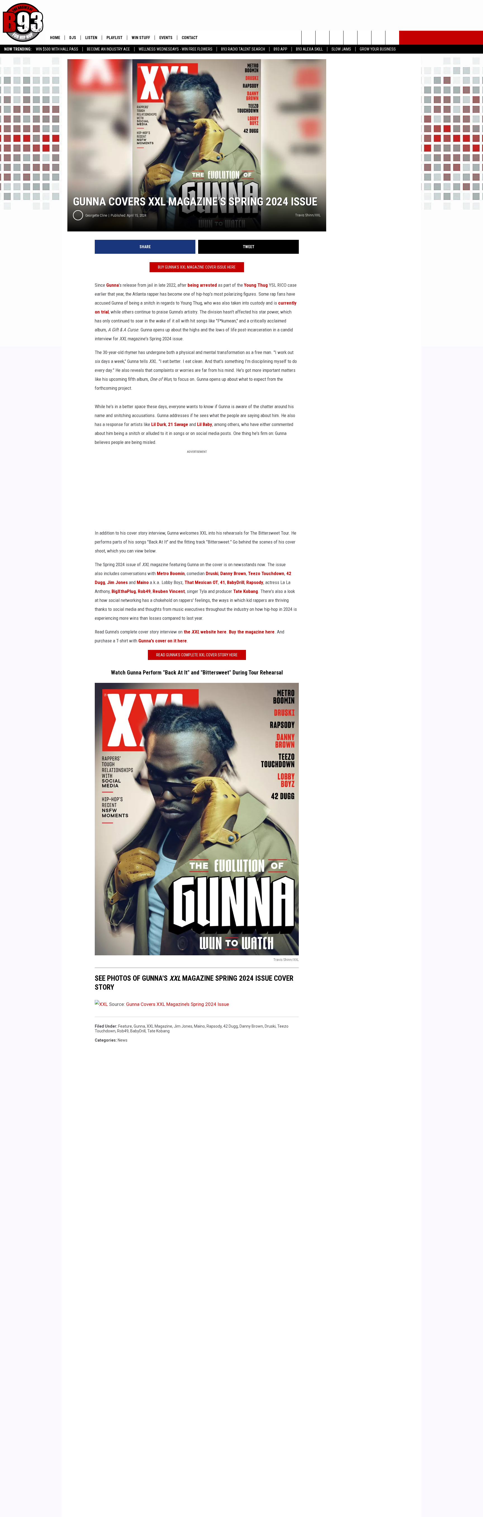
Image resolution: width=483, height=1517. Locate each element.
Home (55, 37)
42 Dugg (230, 1026)
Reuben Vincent (169, 591)
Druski (212, 573)
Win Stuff (141, 37)
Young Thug (256, 285)
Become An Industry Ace (108, 49)
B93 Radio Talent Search (243, 49)
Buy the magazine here (251, 632)
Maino (143, 582)
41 (222, 582)
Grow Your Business (378, 49)
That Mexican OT (201, 582)
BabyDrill (235, 582)
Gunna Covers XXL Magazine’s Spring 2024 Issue (177, 1004)
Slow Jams (341, 49)
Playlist (114, 37)
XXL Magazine (159, 1026)
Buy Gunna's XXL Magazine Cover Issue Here (197, 267)
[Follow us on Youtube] (364, 38)
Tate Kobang (245, 591)
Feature (125, 1026)
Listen (91, 37)
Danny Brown (233, 573)
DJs (72, 37)
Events (165, 37)
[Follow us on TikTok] (392, 38)
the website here (205, 632)
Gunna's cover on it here (162, 640)
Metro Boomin (171, 573)
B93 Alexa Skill (309, 49)
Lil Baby (204, 424)
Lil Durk (158, 424)
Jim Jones (117, 582)
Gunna (112, 285)
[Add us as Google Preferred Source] (322, 38)
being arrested (202, 285)
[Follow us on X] (378, 38)
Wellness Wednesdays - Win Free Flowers (175, 49)
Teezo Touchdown (266, 573)
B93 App (280, 49)
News (122, 1040)
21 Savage (178, 424)
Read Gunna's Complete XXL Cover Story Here (197, 655)
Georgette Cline (96, 215)
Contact (190, 37)
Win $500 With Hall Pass (57, 49)
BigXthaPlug (124, 591)
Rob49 (144, 591)
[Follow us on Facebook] (336, 38)
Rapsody (254, 582)
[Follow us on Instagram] (350, 38)
